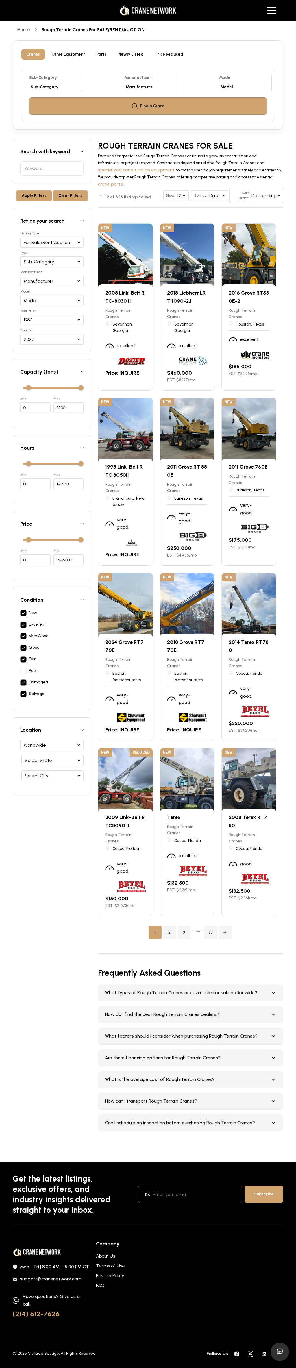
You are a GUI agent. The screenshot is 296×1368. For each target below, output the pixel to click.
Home (23, 29)
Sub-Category (43, 77)
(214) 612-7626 (36, 1314)
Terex (174, 817)
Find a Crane (152, 105)
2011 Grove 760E (248, 467)
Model (225, 77)
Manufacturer (137, 77)
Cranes (33, 54)
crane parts (110, 184)
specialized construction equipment (136, 170)
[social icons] (237, 1353)
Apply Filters (34, 195)
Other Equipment (68, 54)
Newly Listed (131, 54)
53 (210, 932)
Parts (102, 54)
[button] (225, 932)
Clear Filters (70, 195)
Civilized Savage (43, 1353)
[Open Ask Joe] (280, 1352)
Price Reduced (169, 54)
